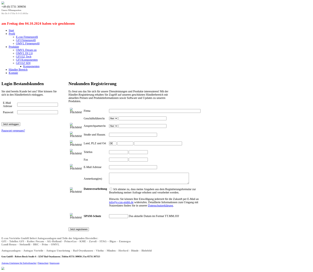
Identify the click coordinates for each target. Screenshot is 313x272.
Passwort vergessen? (13, 130)
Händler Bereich (18, 69)
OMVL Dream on (26, 50)
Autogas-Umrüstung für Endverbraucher (18, 263)
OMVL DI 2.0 (24, 53)
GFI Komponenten (27, 59)
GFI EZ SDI (23, 63)
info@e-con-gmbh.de (121, 202)
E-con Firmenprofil (27, 36)
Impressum (54, 263)
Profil (12, 33)
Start (11, 30)
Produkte (14, 46)
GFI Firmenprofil (26, 40)
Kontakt (13, 72)
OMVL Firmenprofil (27, 43)
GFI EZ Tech (23, 56)
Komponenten (31, 66)
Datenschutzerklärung (160, 205)
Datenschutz (43, 263)
